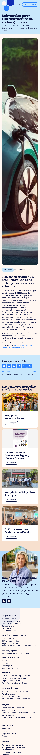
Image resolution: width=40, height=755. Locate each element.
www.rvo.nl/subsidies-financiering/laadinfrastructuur (17, 346)
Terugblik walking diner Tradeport (20, 493)
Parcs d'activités (10, 657)
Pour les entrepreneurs (14, 635)
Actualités (25, 25)
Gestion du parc (10, 688)
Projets (5, 704)
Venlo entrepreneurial (10, 25)
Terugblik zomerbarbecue (14, 417)
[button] (4, 366)
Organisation (9, 615)
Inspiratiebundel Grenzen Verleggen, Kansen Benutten (17, 455)
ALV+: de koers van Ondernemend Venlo (18, 530)
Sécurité (6, 672)
